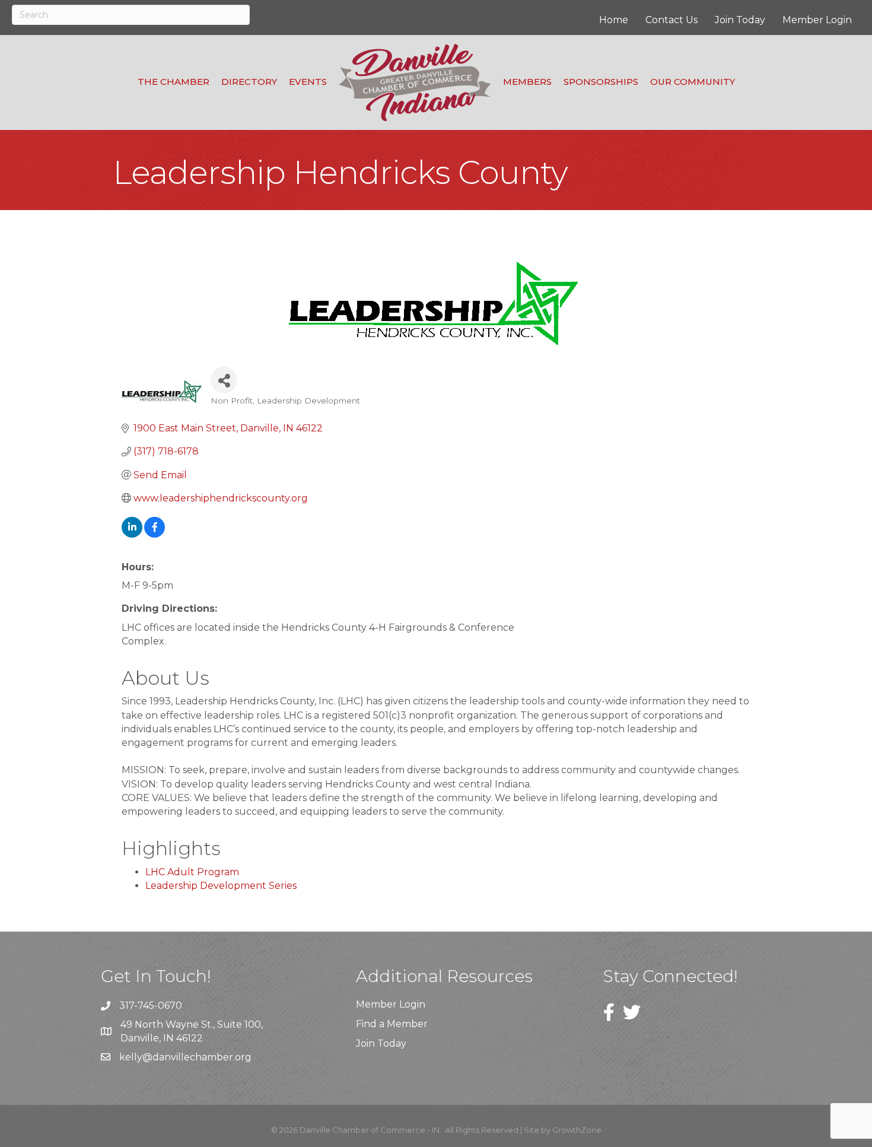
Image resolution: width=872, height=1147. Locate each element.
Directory (249, 81)
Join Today (740, 20)
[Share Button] (224, 380)
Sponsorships (601, 81)
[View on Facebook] (154, 534)
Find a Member (392, 1024)
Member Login (817, 20)
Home (613, 20)
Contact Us (671, 20)
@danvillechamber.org (197, 1057)
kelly (130, 1057)
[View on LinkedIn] (132, 534)
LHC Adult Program (192, 872)
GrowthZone (577, 1130)
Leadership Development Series (221, 885)
